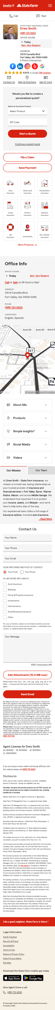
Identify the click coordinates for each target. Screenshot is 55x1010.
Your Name (10, 537)
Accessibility (8, 946)
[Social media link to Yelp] (35, 66)
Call (7, 282)
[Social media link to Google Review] (42, 66)
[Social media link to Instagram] (27, 66)
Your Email (10, 558)
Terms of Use (9, 950)
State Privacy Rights (12, 959)
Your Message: (12, 636)
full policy (25, 865)
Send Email (27, 694)
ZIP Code (14, 122)
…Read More (45, 519)
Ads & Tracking (10, 937)
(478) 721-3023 (28, 33)
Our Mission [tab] (14, 470)
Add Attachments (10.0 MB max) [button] (27, 675)
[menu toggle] (50, 5)
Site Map (7, 963)
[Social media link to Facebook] (13, 66)
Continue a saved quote (27, 144)
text (15, 282)
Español (7, 5)
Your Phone (11, 548)
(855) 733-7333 (9, 736)
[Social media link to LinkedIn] (20, 66)
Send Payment (27, 167)
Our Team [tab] (41, 470)
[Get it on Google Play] (33, 978)
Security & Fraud (10, 941)
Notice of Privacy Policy (13, 954)
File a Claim (27, 157)
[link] (28, 5)
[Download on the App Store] (12, 978)
